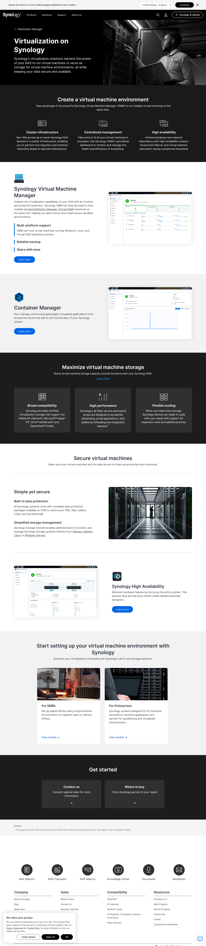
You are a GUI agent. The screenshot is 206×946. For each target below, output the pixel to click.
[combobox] (156, 5)
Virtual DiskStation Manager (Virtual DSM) (49, 209)
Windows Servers (35, 535)
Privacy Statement (14, 928)
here (104, 830)
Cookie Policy (34, 928)
